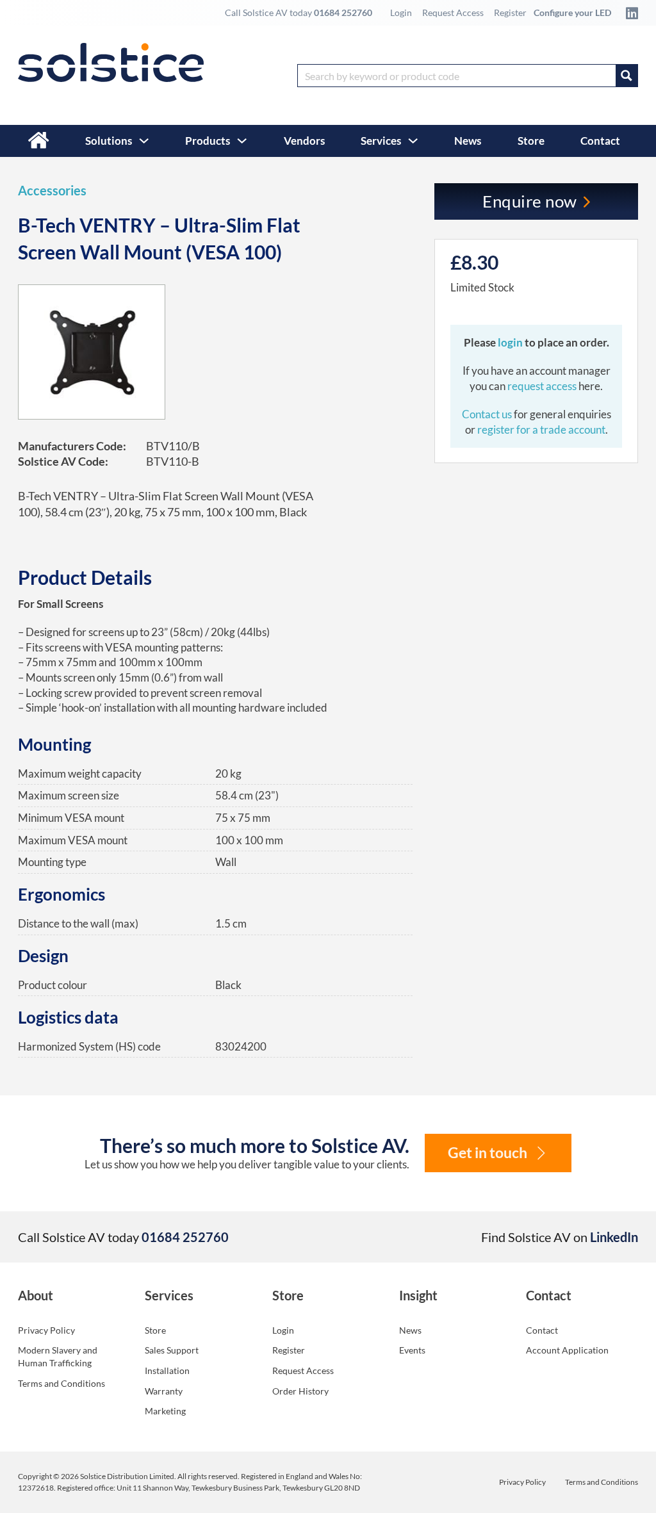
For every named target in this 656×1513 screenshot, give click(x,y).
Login (401, 12)
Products (207, 140)
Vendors (304, 140)
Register (510, 12)
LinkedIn (614, 1237)
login (511, 342)
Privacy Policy (46, 1330)
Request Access (453, 12)
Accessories (52, 190)
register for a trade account (541, 429)
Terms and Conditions (61, 1383)
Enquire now (529, 201)
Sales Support (172, 1350)
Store (531, 140)
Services (381, 140)
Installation (167, 1370)
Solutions (108, 140)
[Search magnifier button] (626, 75)
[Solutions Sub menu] (143, 140)
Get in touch (487, 1152)
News (467, 140)
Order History (300, 1391)
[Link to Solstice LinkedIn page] (628, 13)
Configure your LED (572, 12)
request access (542, 386)
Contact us (488, 414)
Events (412, 1350)
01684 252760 (343, 12)
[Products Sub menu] (241, 140)
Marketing (165, 1410)
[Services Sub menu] (412, 140)
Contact (600, 140)
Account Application (567, 1350)
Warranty (164, 1391)
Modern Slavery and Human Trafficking (57, 1356)
